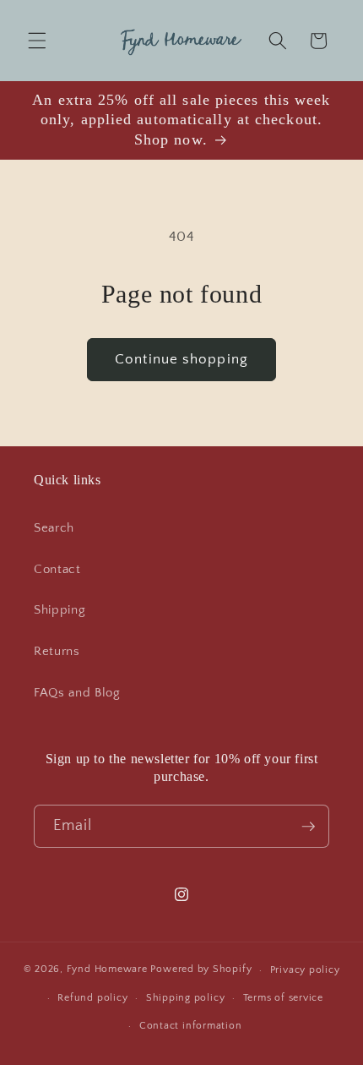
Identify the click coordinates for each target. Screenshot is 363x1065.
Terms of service (283, 997)
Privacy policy (305, 969)
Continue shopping (181, 359)
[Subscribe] (308, 827)
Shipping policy (185, 997)
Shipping (59, 610)
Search (54, 528)
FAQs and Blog (77, 692)
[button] (37, 40)
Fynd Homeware (107, 969)
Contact (57, 569)
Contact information (190, 1025)
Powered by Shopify (201, 969)
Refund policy (92, 997)
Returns (57, 651)
